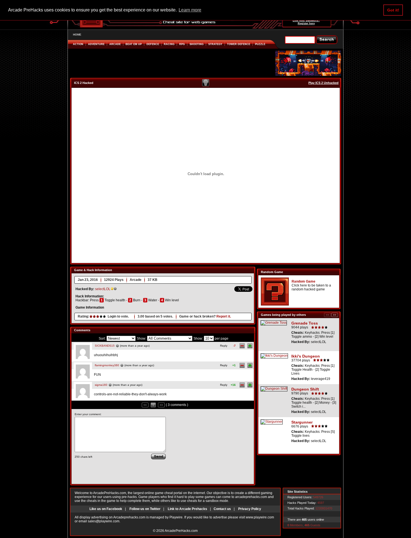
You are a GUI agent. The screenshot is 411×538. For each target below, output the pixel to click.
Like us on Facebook (105, 509)
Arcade (115, 44)
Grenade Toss (304, 323)
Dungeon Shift (305, 389)
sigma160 (101, 384)
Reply (223, 345)
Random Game (303, 281)
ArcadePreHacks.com (181, 531)
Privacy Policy (249, 509)
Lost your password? (306, 20)
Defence (153, 44)
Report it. (223, 316)
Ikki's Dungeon (305, 356)
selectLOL (102, 289)
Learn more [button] (190, 10)
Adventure (96, 44)
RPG (182, 44)
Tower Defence (238, 44)
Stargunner (302, 422)
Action (78, 44)
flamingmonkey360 (107, 365)
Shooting (197, 44)
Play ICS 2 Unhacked (323, 82)
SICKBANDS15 (105, 345)
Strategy (215, 44)
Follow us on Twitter (144, 509)
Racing (169, 44)
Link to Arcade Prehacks (187, 509)
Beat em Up (134, 44)
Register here (306, 23)
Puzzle (260, 44)
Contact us (222, 509)
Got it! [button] (393, 10)
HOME (77, 34)
